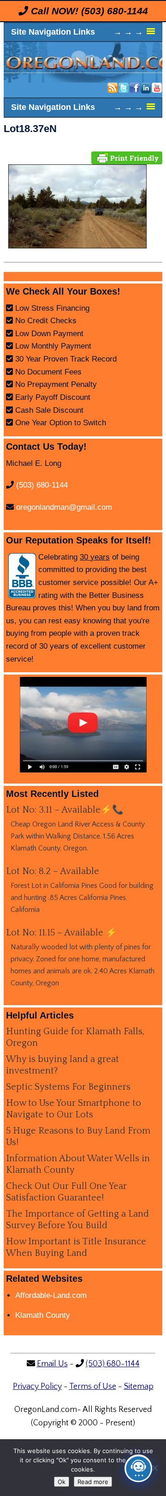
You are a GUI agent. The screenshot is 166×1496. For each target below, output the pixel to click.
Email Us (52, 1364)
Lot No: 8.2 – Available (52, 871)
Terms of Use (92, 1386)
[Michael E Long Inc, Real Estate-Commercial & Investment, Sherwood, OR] (22, 575)
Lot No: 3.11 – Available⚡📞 (65, 810)
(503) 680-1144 (114, 11)
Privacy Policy (37, 1386)
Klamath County (42, 1315)
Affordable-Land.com (51, 1295)
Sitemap (139, 1386)
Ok (61, 1481)
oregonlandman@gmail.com (64, 507)
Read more (92, 1481)
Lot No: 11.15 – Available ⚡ (61, 933)
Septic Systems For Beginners (68, 1087)
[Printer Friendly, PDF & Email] (126, 157)
